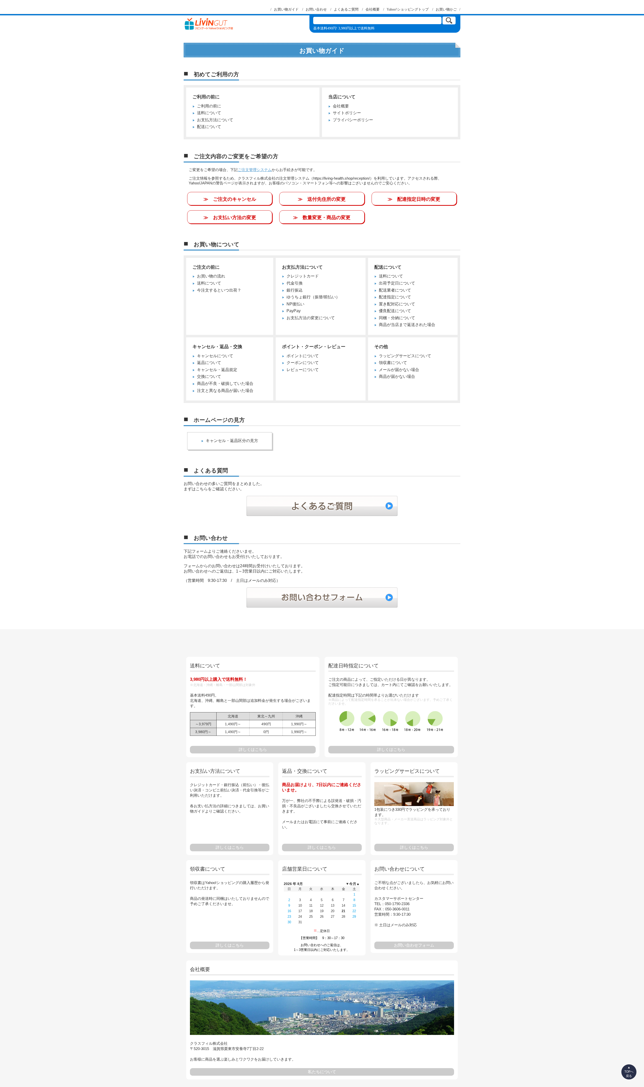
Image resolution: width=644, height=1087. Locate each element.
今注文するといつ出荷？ (219, 290)
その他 (381, 346)
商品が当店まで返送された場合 (407, 325)
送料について (209, 113)
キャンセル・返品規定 (217, 370)
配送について (209, 127)
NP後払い (295, 304)
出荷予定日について (397, 283)
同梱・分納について (397, 318)
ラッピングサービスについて (405, 356)
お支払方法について (215, 120)
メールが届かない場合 (399, 370)
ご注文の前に (206, 267)
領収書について (393, 362)
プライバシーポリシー (353, 120)
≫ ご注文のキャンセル (230, 199)
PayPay (294, 311)
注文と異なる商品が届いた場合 (225, 390)
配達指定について (395, 297)
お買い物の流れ (211, 276)
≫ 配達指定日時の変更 (414, 199)
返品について (209, 362)
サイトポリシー (347, 113)
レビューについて (303, 370)
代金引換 (295, 283)
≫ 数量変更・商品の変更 (321, 217)
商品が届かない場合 (397, 376)
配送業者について (395, 290)
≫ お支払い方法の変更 (230, 217)
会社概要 (341, 106)
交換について (209, 376)
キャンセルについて (215, 356)
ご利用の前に (206, 96)
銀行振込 (295, 290)
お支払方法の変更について (311, 318)
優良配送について (395, 311)
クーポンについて (303, 362)
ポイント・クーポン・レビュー (313, 346)
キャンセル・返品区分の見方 (232, 440)
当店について (341, 96)
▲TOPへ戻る (628, 1072)
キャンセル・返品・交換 (217, 346)
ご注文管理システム (255, 170)
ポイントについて (303, 356)
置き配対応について (397, 304)
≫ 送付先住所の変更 (322, 199)
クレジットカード (303, 276)
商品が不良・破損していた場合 (225, 383)
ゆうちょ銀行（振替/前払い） (313, 297)
